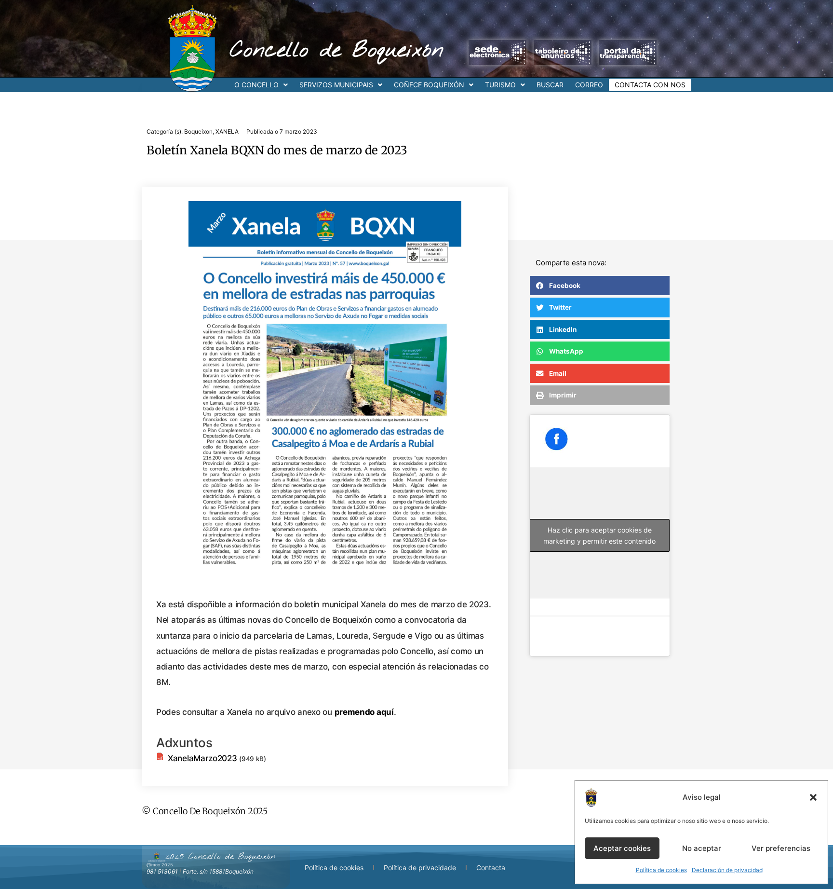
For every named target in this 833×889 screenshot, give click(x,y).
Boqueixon (198, 131)
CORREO (589, 85)
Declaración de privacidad (727, 870)
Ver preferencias (781, 848)
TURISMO (500, 85)
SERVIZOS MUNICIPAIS (336, 85)
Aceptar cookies (622, 848)
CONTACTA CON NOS (650, 85)
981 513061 (162, 871)
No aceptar (701, 848)
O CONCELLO (256, 85)
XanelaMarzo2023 (202, 758)
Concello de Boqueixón (336, 50)
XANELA (227, 131)
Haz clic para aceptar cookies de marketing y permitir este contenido (599, 535)
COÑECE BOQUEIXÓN (429, 85)
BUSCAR (550, 85)
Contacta (490, 867)
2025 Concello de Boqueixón (220, 856)
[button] (813, 797)
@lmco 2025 (160, 864)
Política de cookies (661, 870)
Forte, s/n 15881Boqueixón (218, 871)
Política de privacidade (420, 867)
